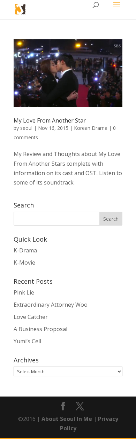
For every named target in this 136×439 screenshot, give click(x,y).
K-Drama (25, 250)
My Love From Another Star (50, 120)
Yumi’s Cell (27, 341)
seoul (26, 128)
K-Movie (24, 262)
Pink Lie (24, 292)
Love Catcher (31, 317)
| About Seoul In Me (64, 419)
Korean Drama (90, 128)
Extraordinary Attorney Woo (51, 304)
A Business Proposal (40, 329)
